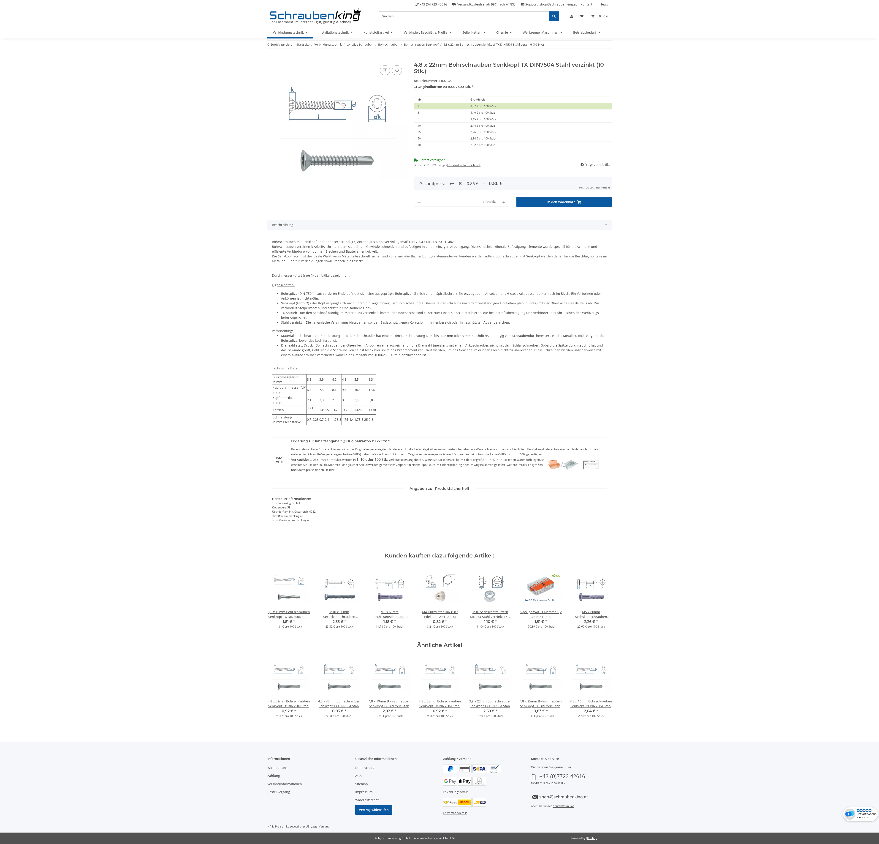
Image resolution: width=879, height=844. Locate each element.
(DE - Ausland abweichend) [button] (463, 165)
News (604, 4)
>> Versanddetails (455, 813)
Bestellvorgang (278, 792)
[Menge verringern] (419, 202)
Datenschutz (364, 767)
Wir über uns (277, 767)
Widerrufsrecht (367, 800)
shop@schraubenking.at (558, 4)
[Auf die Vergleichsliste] (385, 70)
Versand (605, 187)
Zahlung (273, 775)
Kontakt (586, 4)
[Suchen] (554, 16)
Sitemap (361, 784)
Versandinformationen (284, 784)
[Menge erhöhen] (504, 202)
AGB (358, 775)
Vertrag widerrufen (374, 810)
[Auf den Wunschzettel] (397, 70)
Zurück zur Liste (281, 44)
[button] (572, 16)
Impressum (364, 792)
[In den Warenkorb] (271, 59)
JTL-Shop (591, 838)
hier (331, 470)
